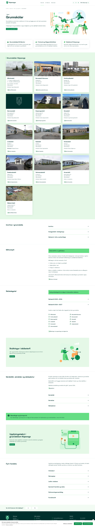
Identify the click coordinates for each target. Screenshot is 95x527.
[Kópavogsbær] (11, 2)
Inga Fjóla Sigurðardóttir (73, 117)
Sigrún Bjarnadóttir (15, 87)
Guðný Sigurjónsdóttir (44, 117)
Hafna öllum (78, 523)
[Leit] (73, 3)
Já (28, 507)
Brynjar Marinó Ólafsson (16, 179)
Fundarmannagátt (73, 520)
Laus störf (71, 518)
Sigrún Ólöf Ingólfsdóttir (73, 85)
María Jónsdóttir (43, 179)
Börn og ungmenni (17, 8)
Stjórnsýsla (53, 2)
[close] (93, 520)
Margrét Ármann (15, 148)
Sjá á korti (55, 520)
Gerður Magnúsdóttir (44, 85)
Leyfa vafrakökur (88, 523)
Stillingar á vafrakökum (67, 523)
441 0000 (38, 518)
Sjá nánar (12, 356)
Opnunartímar (38, 520)
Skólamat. (55, 272)
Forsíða (7, 8)
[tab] (68, 226)
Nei (35, 507)
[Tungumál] (78, 3)
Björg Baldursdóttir (15, 117)
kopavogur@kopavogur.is (58, 518)
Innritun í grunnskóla (11, 29)
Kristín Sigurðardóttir (44, 148)
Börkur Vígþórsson (71, 148)
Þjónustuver (82, 520)
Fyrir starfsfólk (82, 518)
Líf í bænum (47, 2)
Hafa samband (10, 85)
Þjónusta (42, 2)
